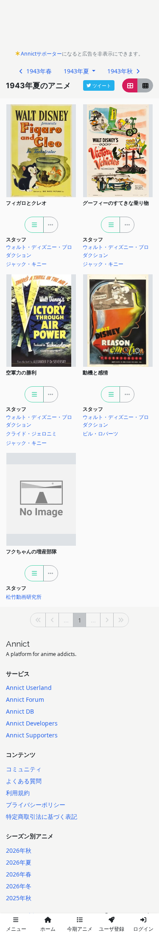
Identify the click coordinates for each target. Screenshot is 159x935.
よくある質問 (24, 781)
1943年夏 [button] (77, 71)
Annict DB (20, 711)
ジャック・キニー (26, 264)
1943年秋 (120, 71)
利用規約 (18, 793)
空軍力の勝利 (21, 372)
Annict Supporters (32, 735)
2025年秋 (18, 898)
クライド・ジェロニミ (31, 433)
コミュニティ (24, 769)
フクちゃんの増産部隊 (31, 551)
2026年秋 (18, 850)
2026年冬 (18, 886)
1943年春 (38, 71)
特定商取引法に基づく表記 (41, 816)
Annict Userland (29, 688)
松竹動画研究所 (24, 596)
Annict (18, 643)
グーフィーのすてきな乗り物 (116, 203)
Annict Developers (32, 723)
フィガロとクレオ (26, 203)
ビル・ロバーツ (100, 433)
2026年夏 (18, 862)
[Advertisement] (79, 27)
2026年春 (18, 874)
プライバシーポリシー (35, 805)
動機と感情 (95, 372)
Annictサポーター (41, 53)
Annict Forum (25, 699)
